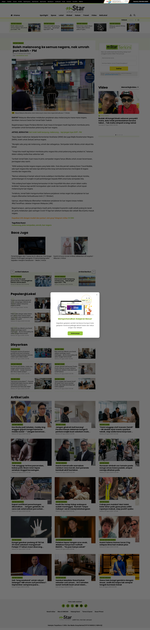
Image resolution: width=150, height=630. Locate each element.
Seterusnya (75, 333)
